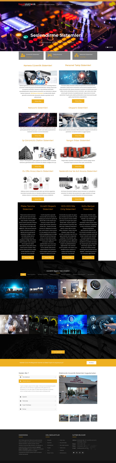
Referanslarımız (63, 452)
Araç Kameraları (63, 442)
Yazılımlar (62, 450)
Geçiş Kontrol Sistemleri (65, 4)
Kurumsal (49, 442)
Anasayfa (49, 440)
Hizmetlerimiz (50, 445)
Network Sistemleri (82, 4)
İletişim (92, 4)
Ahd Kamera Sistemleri (37, 93)
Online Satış (62, 440)
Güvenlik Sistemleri (32, 54)
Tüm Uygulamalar (58, 352)
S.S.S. (48, 450)
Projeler (49, 447)
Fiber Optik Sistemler (64, 445)
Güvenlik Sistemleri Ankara (47, 4)
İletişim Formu (50, 452)
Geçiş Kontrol (57, 54)
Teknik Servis (62, 447)
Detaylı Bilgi (28, 56)
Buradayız (91, 362)
